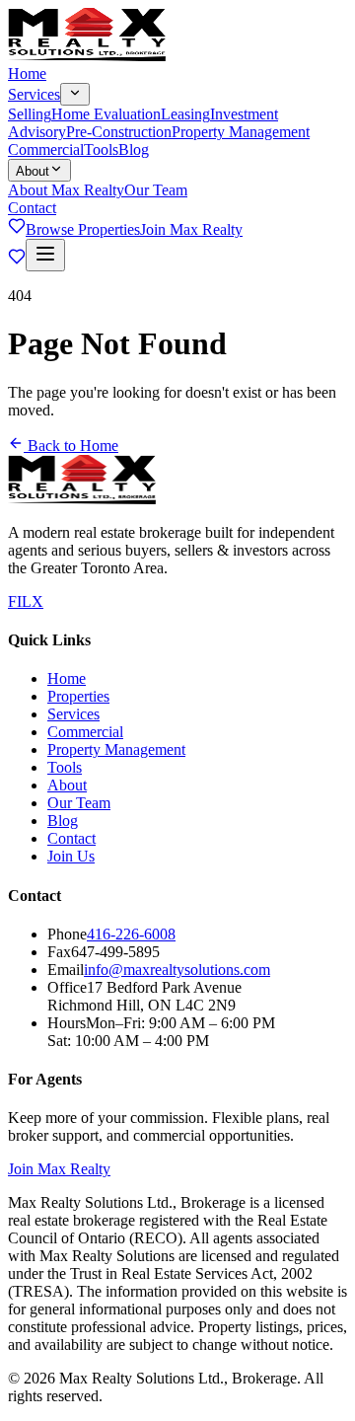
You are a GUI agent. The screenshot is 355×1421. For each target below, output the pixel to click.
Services (34, 94)
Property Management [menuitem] (241, 131)
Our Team (78, 802)
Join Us (71, 856)
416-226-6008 (131, 934)
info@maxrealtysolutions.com (177, 969)
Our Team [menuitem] (155, 190)
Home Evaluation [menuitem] (106, 114)
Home (27, 73)
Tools (101, 149)
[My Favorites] (17, 229)
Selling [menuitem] (29, 114)
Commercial (46, 149)
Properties (78, 696)
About (32, 171)
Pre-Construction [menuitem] (119, 131)
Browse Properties (83, 229)
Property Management (116, 749)
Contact (32, 207)
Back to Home (71, 445)
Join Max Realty (191, 229)
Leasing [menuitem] (185, 114)
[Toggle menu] (45, 255)
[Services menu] (75, 94)
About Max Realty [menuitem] (66, 190)
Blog (133, 149)
